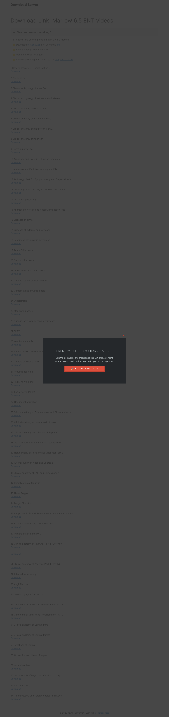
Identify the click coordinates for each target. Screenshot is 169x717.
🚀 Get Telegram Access (84, 369)
